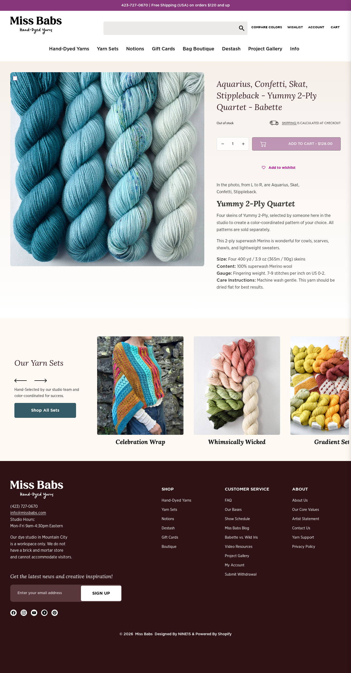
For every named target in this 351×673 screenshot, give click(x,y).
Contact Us (301, 528)
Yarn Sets (169, 510)
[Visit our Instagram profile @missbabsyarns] (24, 613)
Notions (168, 519)
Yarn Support (303, 537)
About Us (300, 500)
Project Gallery (237, 556)
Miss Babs (144, 634)
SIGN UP (101, 593)
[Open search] (175, 28)
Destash (168, 528)
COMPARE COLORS (266, 27)
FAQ (228, 500)
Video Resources (238, 547)
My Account (234, 565)
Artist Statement (305, 519)
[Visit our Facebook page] (13, 613)
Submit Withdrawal (240, 574)
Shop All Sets (45, 410)
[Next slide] (40, 380)
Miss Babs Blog (237, 528)
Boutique (169, 547)
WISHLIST (295, 27)
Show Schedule (237, 519)
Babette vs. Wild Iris (241, 537)
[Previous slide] (20, 380)
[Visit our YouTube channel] (34, 613)
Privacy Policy (303, 547)
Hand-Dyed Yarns (176, 500)
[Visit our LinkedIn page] (44, 613)
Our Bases (233, 510)
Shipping (289, 123)
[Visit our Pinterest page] (54, 613)
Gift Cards (170, 537)
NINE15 (184, 634)
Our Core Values (305, 510)
